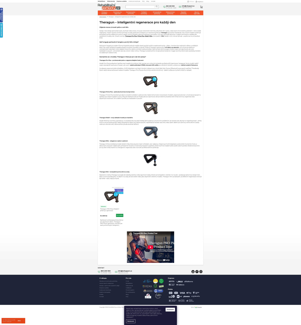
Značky (101, 294)
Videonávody (111, 1)
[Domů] (103, 16)
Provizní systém (130, 290)
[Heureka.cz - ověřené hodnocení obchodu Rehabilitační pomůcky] (155, 280)
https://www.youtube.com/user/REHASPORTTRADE (193, 271)
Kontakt (153, 1)
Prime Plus (141, 36)
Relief (147, 36)
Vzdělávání (128, 288)
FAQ (143, 1)
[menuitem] (104, 13)
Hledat (157, 6)
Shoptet (199, 307)
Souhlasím (170, 309)
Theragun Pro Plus (131, 36)
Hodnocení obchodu (134, 1)
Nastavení (130, 321)
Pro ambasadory (130, 292)
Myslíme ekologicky (104, 292)
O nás (127, 281)
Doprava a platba (122, 1)
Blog (147, 1)
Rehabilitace (101, 1)
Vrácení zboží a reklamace (106, 283)
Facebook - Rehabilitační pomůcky (197, 271)
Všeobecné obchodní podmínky (108, 281)
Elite (150, 36)
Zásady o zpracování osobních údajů (109, 285)
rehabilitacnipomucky (200, 271)
